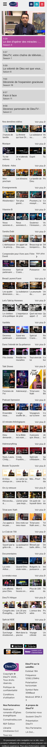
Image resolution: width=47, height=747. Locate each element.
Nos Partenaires (34, 728)
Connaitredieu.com (12, 719)
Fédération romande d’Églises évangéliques (12, 712)
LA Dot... (30, 732)
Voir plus (39, 121)
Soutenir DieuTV (34, 716)
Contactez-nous (34, 712)
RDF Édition (9, 723)
